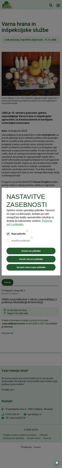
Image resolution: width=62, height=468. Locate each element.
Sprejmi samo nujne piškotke (31, 267)
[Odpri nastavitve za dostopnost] (57, 463)
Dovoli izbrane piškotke (31, 259)
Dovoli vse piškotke (31, 251)
